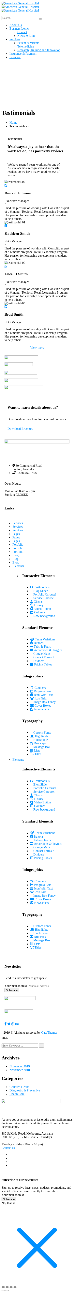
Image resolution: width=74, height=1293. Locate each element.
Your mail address (16, 985)
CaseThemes (49, 1032)
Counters (40, 687)
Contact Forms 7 (43, 657)
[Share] (11, 1287)
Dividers (38, 661)
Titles (37, 754)
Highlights (41, 736)
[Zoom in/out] (3, 1287)
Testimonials (41, 587)
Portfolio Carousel (44, 594)
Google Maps (41, 653)
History (38, 605)
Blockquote (40, 739)
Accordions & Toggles (47, 650)
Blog (15, 555)
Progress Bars (42, 691)
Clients (37, 601)
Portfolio (17, 544)
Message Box (41, 747)
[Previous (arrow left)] (3, 1290)
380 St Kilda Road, (14, 1133)
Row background (44, 616)
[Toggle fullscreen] (7, 1287)
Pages (16, 533)
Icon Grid (40, 698)
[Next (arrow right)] (7, 1290)
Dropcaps (39, 743)
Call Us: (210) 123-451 (16, 1137)
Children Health (19, 1086)
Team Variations (44, 639)
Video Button (42, 608)
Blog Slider (40, 591)
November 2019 (19, 1066)
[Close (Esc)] (15, 1287)
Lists (36, 750)
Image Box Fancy (44, 702)
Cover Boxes (42, 705)
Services (17, 523)
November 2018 (19, 1070)
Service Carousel (43, 598)
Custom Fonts (42, 732)
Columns (39, 612)
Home (13, 122)
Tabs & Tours (42, 646)
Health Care (16, 1094)
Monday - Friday (12, 1144)
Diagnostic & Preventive (24, 1090)
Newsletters (41, 709)
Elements (18, 566)
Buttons (38, 643)
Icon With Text (43, 694)
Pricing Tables (42, 664)
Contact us (8, 1147)
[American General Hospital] (20, 3)
